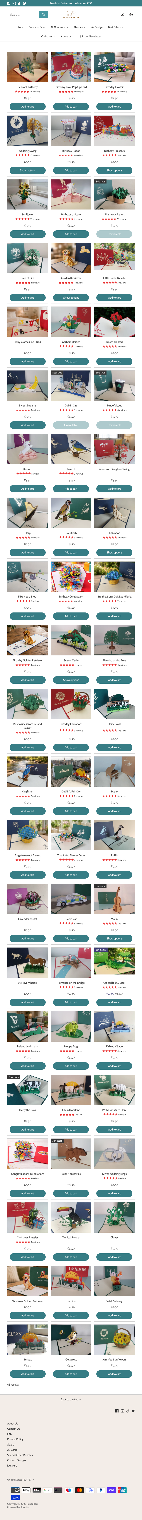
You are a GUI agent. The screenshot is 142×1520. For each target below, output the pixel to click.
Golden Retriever (71, 278)
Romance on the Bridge (71, 982)
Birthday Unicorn (71, 214)
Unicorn (27, 469)
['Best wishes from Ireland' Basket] (27, 704)
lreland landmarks (27, 1046)
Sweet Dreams (27, 405)
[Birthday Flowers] (114, 67)
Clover (114, 1237)
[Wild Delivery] (114, 1281)
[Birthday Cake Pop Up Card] (71, 67)
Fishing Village (114, 1046)
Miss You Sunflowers (114, 1359)
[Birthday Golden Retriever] (27, 640)
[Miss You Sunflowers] (114, 1340)
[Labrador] (114, 513)
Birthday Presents (114, 151)
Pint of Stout (114, 405)
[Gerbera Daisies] (71, 322)
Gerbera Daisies (71, 342)
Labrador (114, 533)
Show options (28, 170)
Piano (114, 791)
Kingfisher (27, 791)
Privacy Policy (15, 1439)
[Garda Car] (71, 899)
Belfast (27, 1359)
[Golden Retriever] (71, 258)
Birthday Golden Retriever (28, 660)
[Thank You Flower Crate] (71, 835)
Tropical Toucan (71, 1237)
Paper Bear (32, 1503)
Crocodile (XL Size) (114, 982)
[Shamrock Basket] (114, 194)
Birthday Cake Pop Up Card (71, 87)
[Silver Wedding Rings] (114, 1154)
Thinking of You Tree (114, 660)
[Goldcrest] (71, 1340)
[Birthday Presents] (114, 131)
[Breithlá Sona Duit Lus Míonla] (114, 577)
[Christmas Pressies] (27, 1217)
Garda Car (71, 919)
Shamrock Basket (114, 214)
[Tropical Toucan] (71, 1217)
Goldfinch (71, 533)
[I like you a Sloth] (27, 577)
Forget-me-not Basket (27, 855)
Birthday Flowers (114, 87)
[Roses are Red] (114, 322)
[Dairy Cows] (114, 704)
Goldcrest (71, 1359)
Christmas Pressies (27, 1237)
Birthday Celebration (71, 596)
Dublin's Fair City (71, 791)
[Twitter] (24, 3)
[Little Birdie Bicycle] (114, 256)
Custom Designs (16, 1460)
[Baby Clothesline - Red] (27, 322)
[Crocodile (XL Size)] (114, 961)
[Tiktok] (19, 3)
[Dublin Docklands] (71, 1090)
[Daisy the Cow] (27, 1090)
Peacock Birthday (28, 87)
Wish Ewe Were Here (114, 1110)
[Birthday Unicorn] (71, 194)
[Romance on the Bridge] (71, 963)
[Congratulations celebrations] (27, 1154)
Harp (28, 533)
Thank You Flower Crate (71, 855)
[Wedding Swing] (27, 131)
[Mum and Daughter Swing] (114, 449)
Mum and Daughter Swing (114, 469)
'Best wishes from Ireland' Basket (27, 726)
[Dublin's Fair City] (71, 771)
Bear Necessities (71, 1174)
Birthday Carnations (71, 724)
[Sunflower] (27, 194)
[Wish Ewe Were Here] (114, 1090)
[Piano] (114, 771)
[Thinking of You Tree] (114, 640)
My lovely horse (27, 982)
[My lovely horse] (27, 963)
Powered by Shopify (18, 1507)
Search (11, 1444)
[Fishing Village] (114, 1026)
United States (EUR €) (19, 1479)
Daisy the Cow (27, 1110)
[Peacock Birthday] (27, 67)
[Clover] (114, 1217)
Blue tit (71, 469)
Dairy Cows (114, 724)
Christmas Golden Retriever (27, 1301)
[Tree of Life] (27, 258)
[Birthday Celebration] (71, 577)
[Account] (123, 15)
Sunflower (27, 214)
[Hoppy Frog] (71, 1026)
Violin (114, 919)
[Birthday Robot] (71, 131)
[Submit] (43, 14)
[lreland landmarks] (27, 1026)
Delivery (12, 1465)
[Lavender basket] (27, 899)
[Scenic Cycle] (71, 640)
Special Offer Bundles (20, 1455)
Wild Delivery (114, 1301)
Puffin (114, 855)
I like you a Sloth (27, 596)
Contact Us (13, 1428)
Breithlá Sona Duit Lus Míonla (114, 596)
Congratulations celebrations (27, 1174)
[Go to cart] (131, 15)
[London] (71, 1281)
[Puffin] (114, 835)
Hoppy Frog (71, 1046)
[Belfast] (27, 1340)
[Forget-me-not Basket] (27, 835)
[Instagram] (14, 3)
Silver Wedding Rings (114, 1174)
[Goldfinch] (71, 513)
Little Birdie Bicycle (114, 278)
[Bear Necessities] (71, 1154)
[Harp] (27, 513)
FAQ (9, 1434)
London (71, 1301)
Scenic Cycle (71, 660)
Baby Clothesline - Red (27, 342)
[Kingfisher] (27, 771)
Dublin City (71, 405)
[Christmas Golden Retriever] (27, 1281)
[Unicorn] (27, 449)
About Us (12, 1423)
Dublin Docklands (71, 1110)
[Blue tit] (71, 449)
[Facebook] (8, 3)
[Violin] (114, 899)
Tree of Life (27, 278)
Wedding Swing (27, 151)
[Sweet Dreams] (27, 386)
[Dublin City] (71, 386)
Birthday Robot (71, 151)
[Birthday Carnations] (71, 704)
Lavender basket (27, 919)
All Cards (12, 1449)
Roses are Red (114, 342)
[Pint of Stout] (114, 386)
